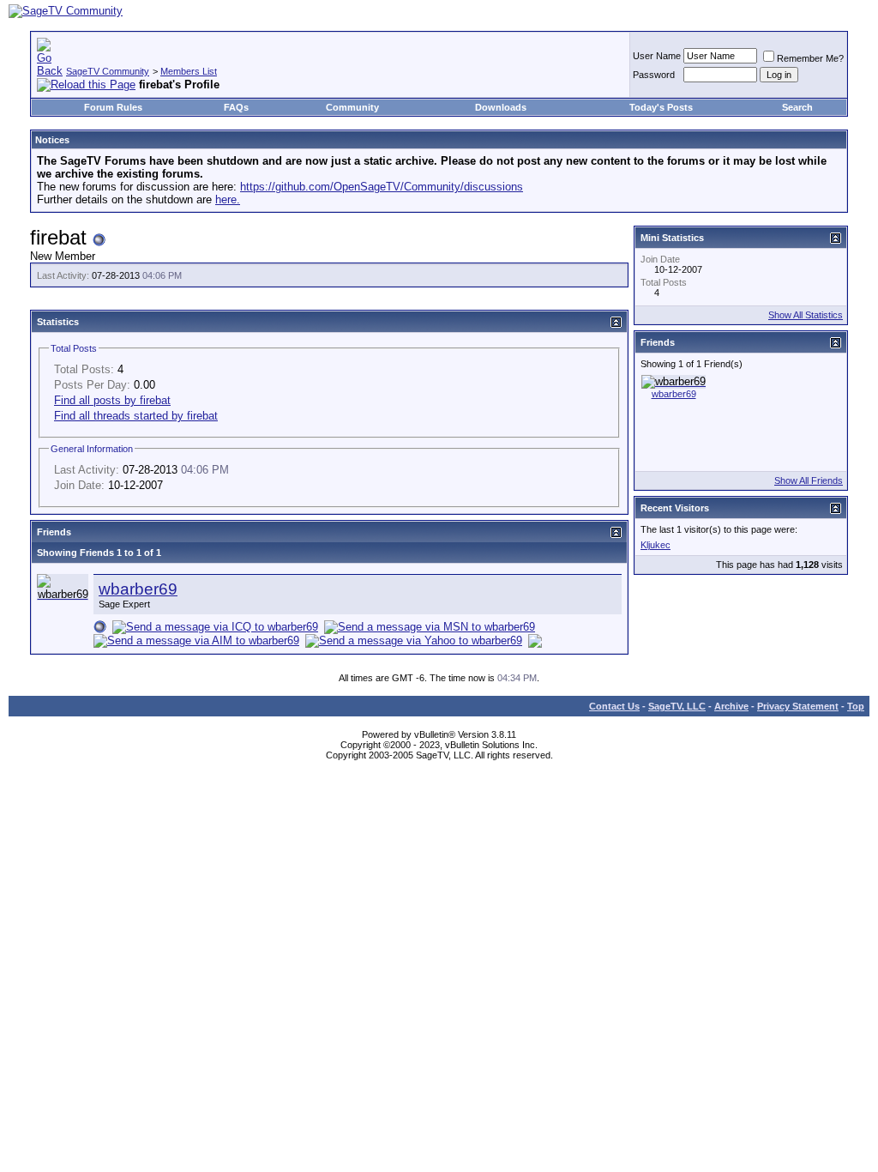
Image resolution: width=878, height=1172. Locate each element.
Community (352, 107)
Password (654, 74)
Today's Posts (661, 107)
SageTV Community (107, 71)
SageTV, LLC (677, 706)
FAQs (236, 107)
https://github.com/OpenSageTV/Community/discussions (381, 186)
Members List (188, 71)
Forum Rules (113, 107)
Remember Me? (810, 58)
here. (227, 199)
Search (797, 107)
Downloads (500, 107)
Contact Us (614, 706)
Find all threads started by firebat (136, 415)
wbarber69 (138, 589)
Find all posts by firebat (112, 400)
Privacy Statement (798, 706)
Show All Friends (808, 480)
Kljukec (655, 545)
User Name (657, 56)
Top (855, 706)
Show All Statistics (805, 315)
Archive (731, 706)
